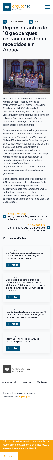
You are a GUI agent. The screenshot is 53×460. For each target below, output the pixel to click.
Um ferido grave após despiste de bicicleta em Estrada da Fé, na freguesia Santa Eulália (25, 256)
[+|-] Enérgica (24, 397)
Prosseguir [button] (9, 456)
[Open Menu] (47, 7)
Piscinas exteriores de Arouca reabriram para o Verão (22, 340)
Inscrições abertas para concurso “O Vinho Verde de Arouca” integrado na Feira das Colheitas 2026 (26, 315)
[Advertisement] (26, 426)
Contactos (42, 382)
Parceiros (26, 382)
